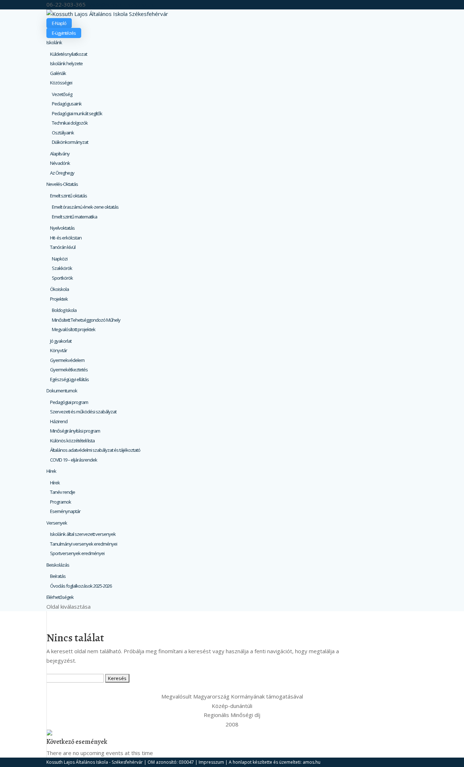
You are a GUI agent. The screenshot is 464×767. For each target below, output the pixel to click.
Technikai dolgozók (70, 123)
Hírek (51, 471)
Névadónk (60, 163)
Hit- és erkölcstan (66, 237)
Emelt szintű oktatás (68, 195)
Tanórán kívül (62, 247)
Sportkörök (62, 278)
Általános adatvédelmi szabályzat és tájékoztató (95, 450)
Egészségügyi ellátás (69, 379)
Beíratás (58, 576)
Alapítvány (60, 153)
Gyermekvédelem (67, 360)
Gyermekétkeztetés (69, 369)
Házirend (58, 421)
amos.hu (311, 762)
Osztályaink (63, 132)
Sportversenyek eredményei (77, 553)
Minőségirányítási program (75, 431)
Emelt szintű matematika (74, 216)
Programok (60, 502)
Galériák (58, 73)
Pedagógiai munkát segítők (77, 113)
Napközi (59, 258)
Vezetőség (62, 94)
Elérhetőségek (60, 597)
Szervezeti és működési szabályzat (83, 411)
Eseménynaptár (65, 511)
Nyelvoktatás (62, 228)
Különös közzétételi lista (72, 440)
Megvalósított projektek (73, 329)
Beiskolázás (57, 565)
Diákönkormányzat (70, 142)
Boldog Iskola (64, 310)
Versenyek (56, 523)
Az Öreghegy (62, 173)
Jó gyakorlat (60, 341)
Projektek (59, 299)
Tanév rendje (62, 492)
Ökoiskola (59, 289)
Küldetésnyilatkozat (68, 54)
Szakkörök (62, 268)
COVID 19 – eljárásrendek (73, 460)
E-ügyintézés (64, 33)
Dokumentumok (61, 390)
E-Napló (59, 23)
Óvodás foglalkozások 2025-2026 (81, 586)
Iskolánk (54, 42)
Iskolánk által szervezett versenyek (83, 534)
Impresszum (211, 762)
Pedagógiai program (69, 402)
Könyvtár (58, 350)
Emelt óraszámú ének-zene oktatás (85, 207)
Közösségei (61, 82)
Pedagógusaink (67, 103)
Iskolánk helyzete (66, 63)
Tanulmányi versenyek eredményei (83, 544)
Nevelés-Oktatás (62, 184)
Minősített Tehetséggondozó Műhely (86, 320)
